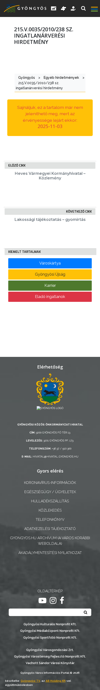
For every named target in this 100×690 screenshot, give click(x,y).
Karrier (50, 285)
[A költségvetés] (73, 8)
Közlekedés (50, 510)
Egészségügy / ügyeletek (50, 492)
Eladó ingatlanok (50, 296)
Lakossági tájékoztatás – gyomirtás (50, 219)
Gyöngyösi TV (30, 680)
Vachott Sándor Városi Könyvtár (50, 663)
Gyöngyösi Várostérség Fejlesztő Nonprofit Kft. (50, 656)
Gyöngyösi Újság (50, 274)
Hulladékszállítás (50, 501)
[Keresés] (83, 8)
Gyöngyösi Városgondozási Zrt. (50, 650)
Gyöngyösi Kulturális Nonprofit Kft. (50, 624)
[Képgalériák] (53, 8)
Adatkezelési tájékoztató (50, 529)
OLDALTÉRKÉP (50, 591)
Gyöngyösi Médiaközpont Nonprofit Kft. (50, 631)
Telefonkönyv (50, 519)
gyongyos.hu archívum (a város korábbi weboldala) (50, 541)
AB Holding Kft (56, 680)
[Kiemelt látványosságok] (63, 8)
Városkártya (50, 263)
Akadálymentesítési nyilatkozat (50, 553)
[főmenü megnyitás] (95, 10)
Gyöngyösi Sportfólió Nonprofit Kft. (50, 637)
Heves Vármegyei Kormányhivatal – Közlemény (50, 175)
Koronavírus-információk (50, 483)
